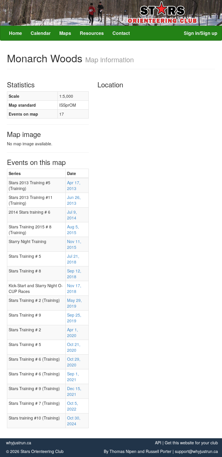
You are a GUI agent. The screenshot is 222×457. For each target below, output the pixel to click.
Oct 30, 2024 (73, 420)
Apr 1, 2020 (72, 332)
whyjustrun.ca (18, 442)
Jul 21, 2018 (73, 259)
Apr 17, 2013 (73, 185)
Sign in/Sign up (200, 33)
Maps (65, 33)
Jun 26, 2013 (74, 200)
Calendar (41, 33)
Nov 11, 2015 (74, 244)
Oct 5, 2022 (72, 406)
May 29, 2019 (74, 303)
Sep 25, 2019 (74, 318)
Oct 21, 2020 (73, 347)
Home (15, 33)
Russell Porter (158, 451)
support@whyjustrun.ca (196, 451)
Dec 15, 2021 (74, 391)
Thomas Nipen (123, 451)
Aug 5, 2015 (73, 229)
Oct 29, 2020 (73, 362)
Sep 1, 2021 (73, 376)
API (158, 442)
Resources (92, 33)
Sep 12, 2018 (74, 273)
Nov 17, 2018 (74, 288)
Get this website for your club (191, 442)
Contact (121, 33)
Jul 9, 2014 (72, 215)
